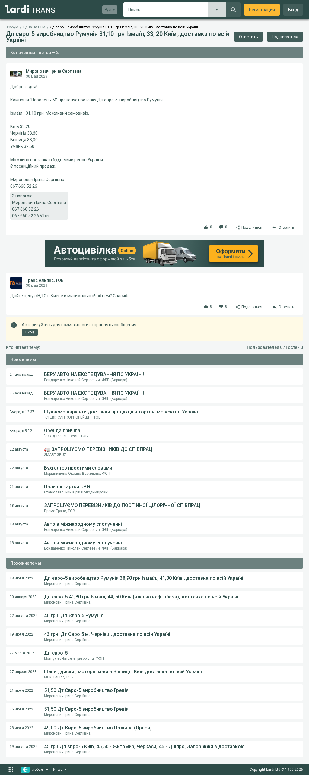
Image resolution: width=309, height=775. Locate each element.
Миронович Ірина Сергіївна (53, 71)
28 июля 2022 (21, 728)
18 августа (19, 505)
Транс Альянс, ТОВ (45, 280)
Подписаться (285, 36)
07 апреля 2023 (23, 672)
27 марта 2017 (22, 653)
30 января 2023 (23, 597)
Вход (293, 9)
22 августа (19, 449)
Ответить (248, 36)
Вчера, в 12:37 (22, 412)
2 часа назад (21, 374)
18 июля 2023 (21, 578)
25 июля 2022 (21, 709)
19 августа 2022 (23, 747)
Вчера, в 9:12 (21, 431)
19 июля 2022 (21, 634)
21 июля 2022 (21, 690)
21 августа (19, 487)
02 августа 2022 (23, 616)
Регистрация (262, 9)
